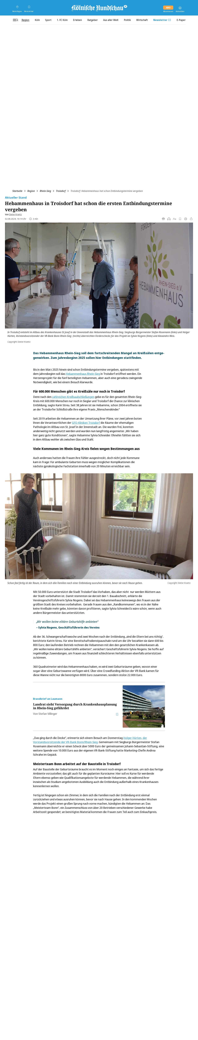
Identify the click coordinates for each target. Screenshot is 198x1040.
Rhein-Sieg (45, 191)
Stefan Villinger (48, 714)
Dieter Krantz (15, 214)
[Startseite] (99, 8)
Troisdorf (61, 191)
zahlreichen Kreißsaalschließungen (73, 397)
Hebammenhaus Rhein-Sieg (83, 374)
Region (31, 191)
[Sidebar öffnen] (15, 20)
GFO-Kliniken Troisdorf (86, 423)
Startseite (17, 191)
